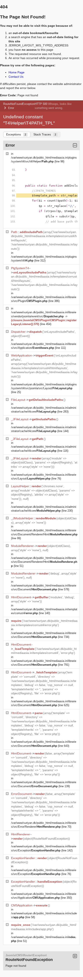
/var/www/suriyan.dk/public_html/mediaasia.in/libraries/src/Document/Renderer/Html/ (44, 561)
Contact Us (16, 76)
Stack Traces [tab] (44, 134)
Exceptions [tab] (16, 134)
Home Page (16, 72)
